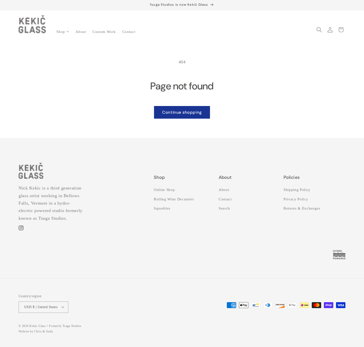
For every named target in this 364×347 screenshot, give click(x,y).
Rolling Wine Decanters (174, 199)
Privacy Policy (296, 199)
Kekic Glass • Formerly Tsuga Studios (55, 326)
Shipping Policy (297, 189)
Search (224, 208)
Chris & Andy (43, 331)
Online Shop (164, 189)
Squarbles (162, 208)
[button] (62, 30)
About (224, 189)
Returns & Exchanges (302, 208)
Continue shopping (182, 112)
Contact (225, 199)
